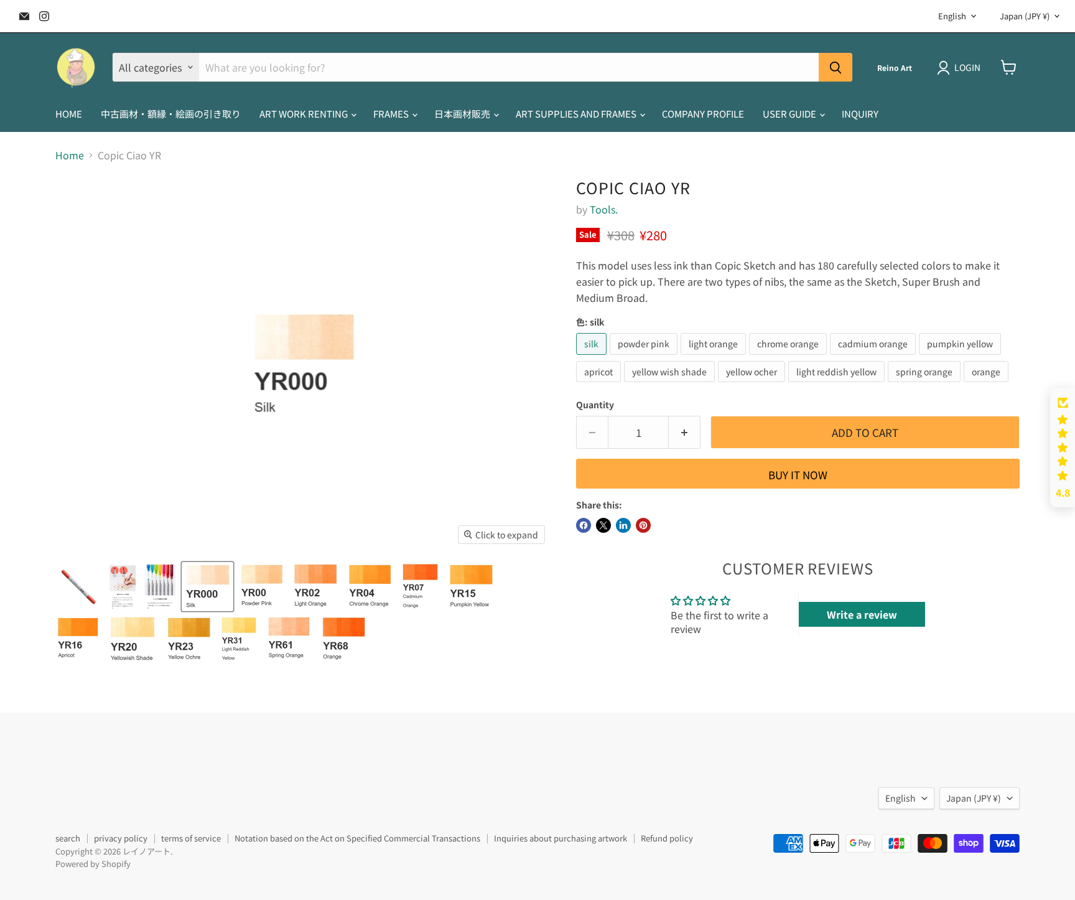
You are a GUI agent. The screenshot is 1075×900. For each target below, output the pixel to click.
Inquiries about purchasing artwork (560, 838)
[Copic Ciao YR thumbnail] (78, 586)
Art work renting (304, 113)
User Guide (790, 113)
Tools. (604, 209)
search (67, 838)
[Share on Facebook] (583, 525)
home (68, 113)
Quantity (595, 405)
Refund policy (667, 838)
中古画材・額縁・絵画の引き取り (171, 113)
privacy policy (120, 838)
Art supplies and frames (577, 113)
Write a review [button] (862, 614)
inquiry (860, 113)
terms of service (191, 838)
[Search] (835, 67)
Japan (1024, 16)
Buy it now (797, 474)
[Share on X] (603, 525)
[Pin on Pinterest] (643, 525)
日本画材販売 (463, 113)
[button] (1062, 447)
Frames (392, 113)
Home (69, 155)
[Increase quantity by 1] (684, 432)
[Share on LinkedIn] (623, 525)
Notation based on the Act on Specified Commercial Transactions (357, 838)
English (952, 16)
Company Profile (703, 113)
